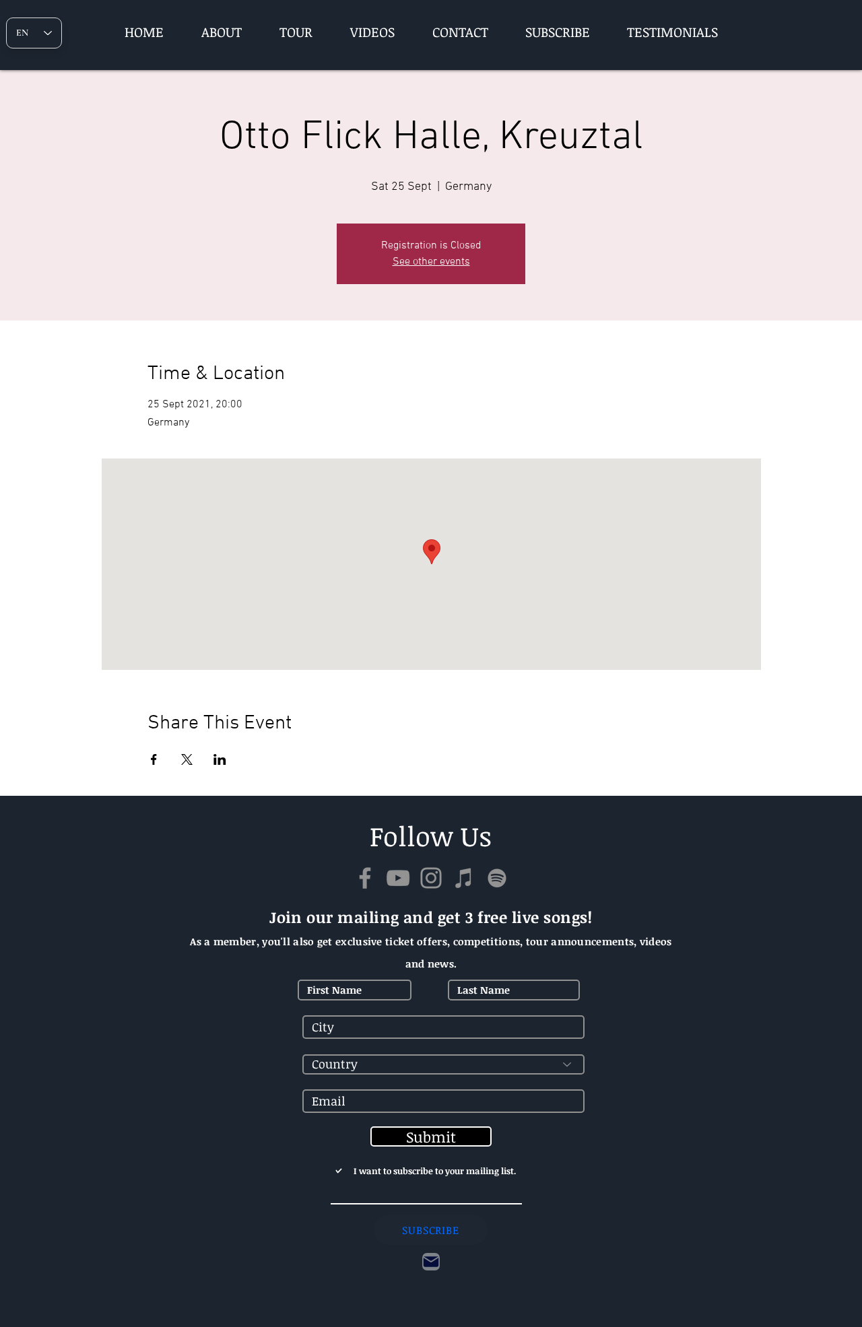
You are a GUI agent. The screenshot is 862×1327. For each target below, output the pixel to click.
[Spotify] (497, 878)
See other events (431, 262)
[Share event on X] (186, 759)
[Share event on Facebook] (153, 759)
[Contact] (431, 1261)
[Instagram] (431, 878)
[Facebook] (365, 878)
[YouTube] (398, 878)
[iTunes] (464, 878)
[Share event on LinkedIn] (219, 759)
